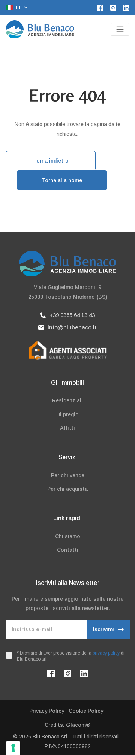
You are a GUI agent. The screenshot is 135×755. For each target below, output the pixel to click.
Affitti (67, 428)
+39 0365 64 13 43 (72, 315)
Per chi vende (67, 475)
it (19, 8)
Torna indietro (51, 161)
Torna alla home (62, 180)
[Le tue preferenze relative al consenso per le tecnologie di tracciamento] (13, 748)
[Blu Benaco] (40, 29)
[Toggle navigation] (120, 29)
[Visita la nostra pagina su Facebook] (100, 7)
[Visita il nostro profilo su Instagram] (113, 7)
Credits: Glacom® (67, 725)
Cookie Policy (86, 711)
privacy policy (106, 653)
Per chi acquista (67, 489)
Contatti (67, 550)
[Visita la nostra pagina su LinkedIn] (126, 7)
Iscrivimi (103, 629)
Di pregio (67, 414)
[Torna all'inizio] (119, 739)
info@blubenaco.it (72, 327)
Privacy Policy (46, 711)
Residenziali (67, 400)
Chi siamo (67, 536)
